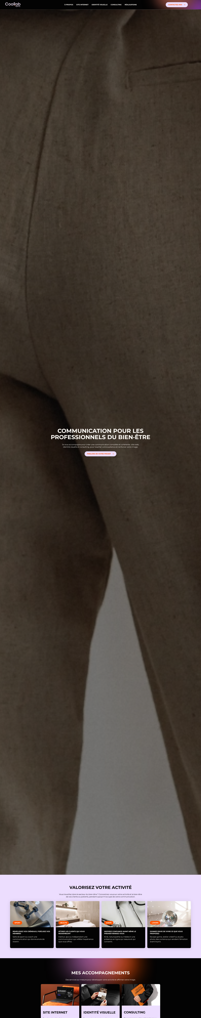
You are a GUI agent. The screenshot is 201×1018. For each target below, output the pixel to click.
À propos (68, 5)
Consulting (116, 5)
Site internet (82, 5)
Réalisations (131, 5)
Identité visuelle (100, 5)
